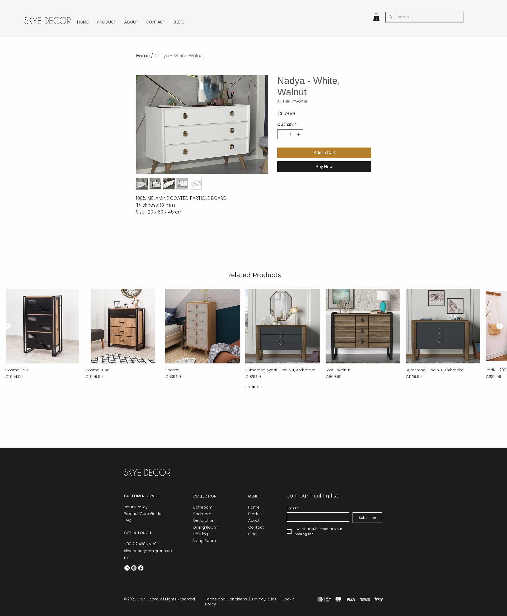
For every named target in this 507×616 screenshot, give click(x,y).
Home (143, 56)
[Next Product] (499, 326)
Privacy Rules (264, 599)
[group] (253, 334)
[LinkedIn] (127, 568)
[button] (376, 17)
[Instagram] (134, 568)
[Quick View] (42, 326)
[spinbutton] (290, 134)
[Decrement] (281, 134)
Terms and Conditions (226, 599)
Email (293, 508)
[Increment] (299, 134)
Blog (252, 534)
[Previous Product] (7, 326)
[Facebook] (140, 568)
